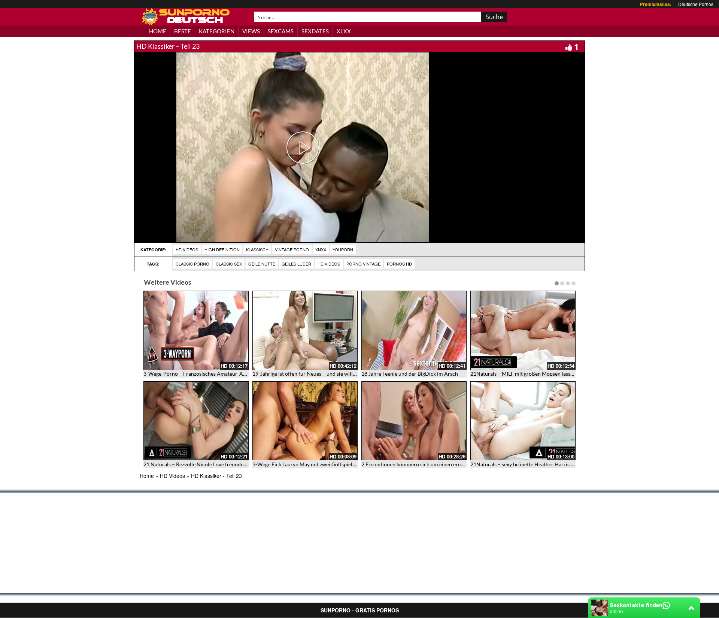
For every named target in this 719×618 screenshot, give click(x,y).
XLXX (344, 31)
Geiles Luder (296, 264)
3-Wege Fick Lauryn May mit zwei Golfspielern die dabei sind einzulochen (337, 464)
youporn (343, 249)
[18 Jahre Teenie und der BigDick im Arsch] (414, 330)
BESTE (182, 31)
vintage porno (292, 249)
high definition (222, 249)
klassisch (257, 249)
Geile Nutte (261, 264)
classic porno (192, 264)
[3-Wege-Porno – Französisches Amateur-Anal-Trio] (196, 330)
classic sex (229, 264)
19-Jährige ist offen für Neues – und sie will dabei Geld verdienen (327, 373)
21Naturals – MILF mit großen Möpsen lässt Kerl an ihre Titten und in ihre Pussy (563, 373)
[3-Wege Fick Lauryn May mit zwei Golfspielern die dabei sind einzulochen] (305, 420)
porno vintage (363, 264)
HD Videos (187, 249)
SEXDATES (315, 31)
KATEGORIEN (216, 31)
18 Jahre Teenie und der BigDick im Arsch (409, 373)
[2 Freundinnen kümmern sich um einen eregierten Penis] (414, 420)
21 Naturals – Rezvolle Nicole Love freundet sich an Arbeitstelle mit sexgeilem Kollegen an (247, 464)
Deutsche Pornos (695, 4)
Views (251, 31)
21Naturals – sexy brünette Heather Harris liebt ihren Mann (539, 464)
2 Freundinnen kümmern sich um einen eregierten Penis (426, 464)
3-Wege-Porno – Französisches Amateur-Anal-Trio (202, 373)
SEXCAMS (281, 31)
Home (147, 475)
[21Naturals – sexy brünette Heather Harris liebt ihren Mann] (523, 420)
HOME (157, 31)
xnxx (320, 249)
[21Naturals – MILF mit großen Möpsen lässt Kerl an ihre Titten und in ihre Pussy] (523, 330)
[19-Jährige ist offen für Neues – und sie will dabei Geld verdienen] (305, 330)
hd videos (329, 264)
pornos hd (399, 264)
